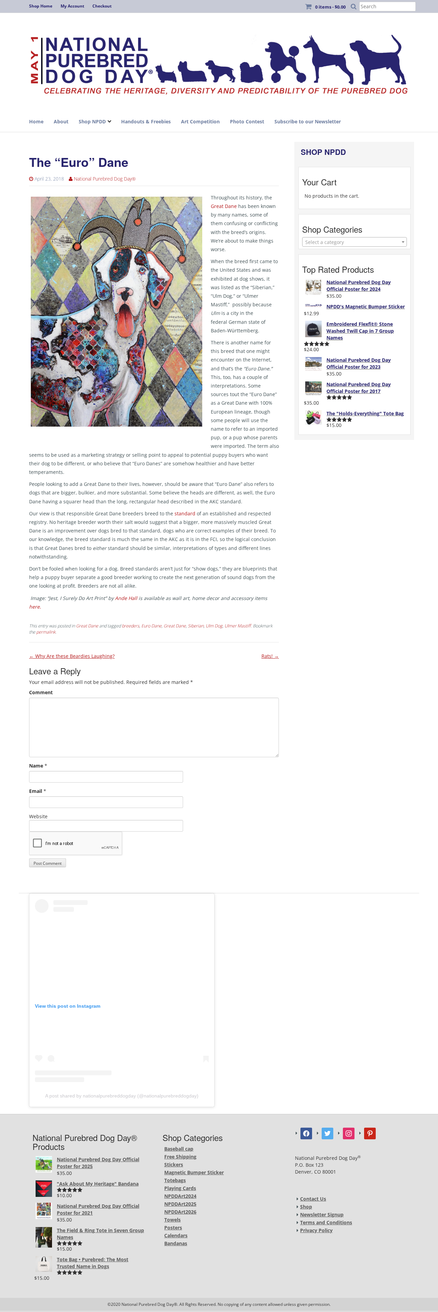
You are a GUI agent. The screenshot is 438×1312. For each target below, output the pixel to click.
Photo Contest (247, 121)
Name (36, 765)
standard (184, 513)
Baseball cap (178, 1148)
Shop (306, 1206)
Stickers (173, 1164)
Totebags (175, 1180)
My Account (72, 6)
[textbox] (354, 242)
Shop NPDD (92, 121)
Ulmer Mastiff (237, 626)
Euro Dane (151, 626)
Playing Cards (180, 1188)
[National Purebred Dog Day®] (219, 62)
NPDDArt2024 (180, 1196)
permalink (45, 632)
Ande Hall (126, 598)
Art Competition (200, 121)
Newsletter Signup (322, 1214)
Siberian (196, 626)
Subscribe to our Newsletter (307, 121)
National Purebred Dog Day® (105, 178)
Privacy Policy (316, 1230)
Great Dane (224, 206)
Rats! (270, 656)
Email (35, 791)
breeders (130, 626)
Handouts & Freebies (146, 121)
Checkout (102, 6)
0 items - (330, 7)
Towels (172, 1219)
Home (36, 121)
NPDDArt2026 (180, 1212)
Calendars (176, 1235)
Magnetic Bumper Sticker (194, 1172)
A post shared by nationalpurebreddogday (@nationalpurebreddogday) (121, 1096)
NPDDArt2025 (180, 1204)
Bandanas (175, 1243)
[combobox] (354, 242)
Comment (41, 692)
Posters (173, 1227)
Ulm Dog (214, 626)
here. (35, 606)
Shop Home (40, 6)
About (61, 121)
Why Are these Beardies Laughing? (72, 656)
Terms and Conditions (326, 1222)
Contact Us (313, 1198)
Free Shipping (180, 1156)
